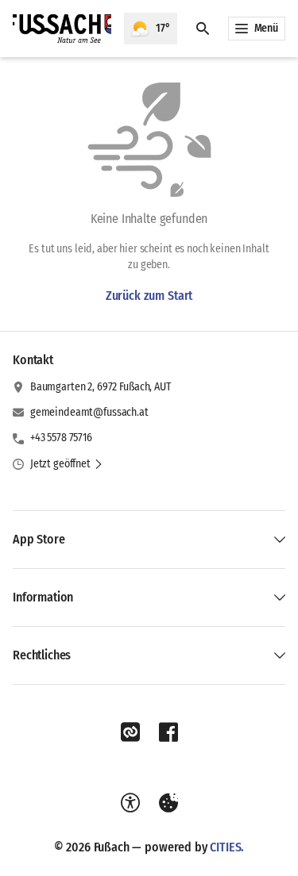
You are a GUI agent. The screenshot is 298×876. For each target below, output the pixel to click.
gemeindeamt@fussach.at (89, 412)
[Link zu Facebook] (168, 732)
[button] (66, 464)
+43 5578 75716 (61, 437)
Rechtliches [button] (42, 655)
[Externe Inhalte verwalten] (168, 803)
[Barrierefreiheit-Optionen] (130, 803)
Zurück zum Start (149, 295)
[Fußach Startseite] (62, 28)
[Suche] (202, 28)
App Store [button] (39, 539)
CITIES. (227, 847)
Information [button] (43, 597)
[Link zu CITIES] (130, 732)
